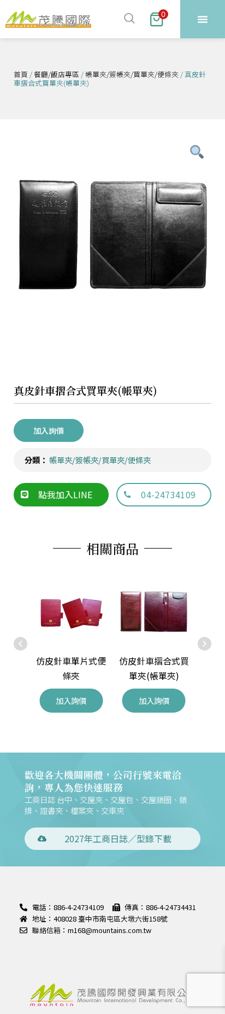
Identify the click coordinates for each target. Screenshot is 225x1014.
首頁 (21, 74)
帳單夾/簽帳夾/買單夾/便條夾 (132, 74)
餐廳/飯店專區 (56, 74)
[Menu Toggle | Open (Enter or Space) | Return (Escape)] (202, 19)
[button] (20, 644)
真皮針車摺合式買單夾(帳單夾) (85, 390)
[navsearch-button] (128, 19)
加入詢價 (48, 430)
